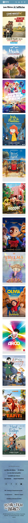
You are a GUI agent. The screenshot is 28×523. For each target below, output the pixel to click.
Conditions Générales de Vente (14, 498)
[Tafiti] (14, 406)
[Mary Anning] (14, 371)
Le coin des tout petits (14, 473)
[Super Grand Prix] (14, 96)
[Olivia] (14, 302)
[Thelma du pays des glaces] (14, 268)
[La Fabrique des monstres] (14, 234)
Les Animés (7, 478)
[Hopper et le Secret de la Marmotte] (14, 199)
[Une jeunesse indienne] (14, 27)
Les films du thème (9, 470)
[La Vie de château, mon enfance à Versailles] (14, 130)
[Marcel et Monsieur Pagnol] (14, 165)
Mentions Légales (19, 494)
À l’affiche (21, 470)
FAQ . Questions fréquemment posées (13, 490)
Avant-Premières (19, 478)
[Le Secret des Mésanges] (14, 440)
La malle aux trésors (14, 476)
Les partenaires (8, 494)
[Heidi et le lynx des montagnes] (14, 62)
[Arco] (14, 337)
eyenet (14, 517)
